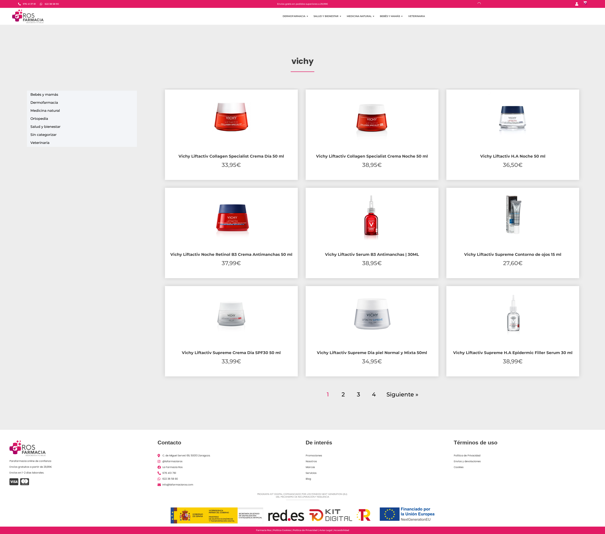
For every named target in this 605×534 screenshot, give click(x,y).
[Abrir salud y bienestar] (340, 16)
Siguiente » (402, 394)
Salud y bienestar (45, 127)
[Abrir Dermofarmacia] (307, 16)
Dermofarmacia (44, 102)
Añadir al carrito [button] (231, 179)
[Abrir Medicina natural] (373, 16)
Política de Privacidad (305, 530)
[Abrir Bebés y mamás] (402, 16)
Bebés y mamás (44, 94)
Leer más (231, 376)
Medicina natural (45, 110)
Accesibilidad (341, 530)
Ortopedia (39, 118)
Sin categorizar (43, 135)
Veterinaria (39, 143)
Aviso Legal (325, 530)
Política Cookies (282, 530)
